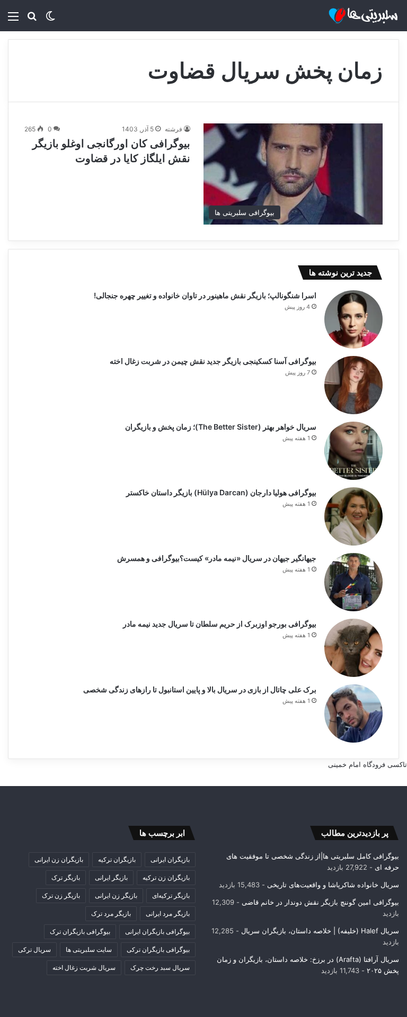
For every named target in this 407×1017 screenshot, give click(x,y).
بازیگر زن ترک (61, 895)
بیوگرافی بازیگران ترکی (158, 949)
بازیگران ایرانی (170, 859)
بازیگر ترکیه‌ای (171, 895)
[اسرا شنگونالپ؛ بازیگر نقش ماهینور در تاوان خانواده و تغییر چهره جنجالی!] (353, 319)
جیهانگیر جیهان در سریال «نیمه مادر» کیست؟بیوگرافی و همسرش (216, 558)
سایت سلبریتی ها (89, 949)
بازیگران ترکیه (117, 859)
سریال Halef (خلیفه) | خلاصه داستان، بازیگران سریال (320, 930)
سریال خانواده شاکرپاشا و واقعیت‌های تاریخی (333, 884)
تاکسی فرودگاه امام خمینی (367, 764)
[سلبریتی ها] (348, 15)
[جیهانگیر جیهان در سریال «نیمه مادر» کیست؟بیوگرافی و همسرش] (353, 582)
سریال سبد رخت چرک (160, 967)
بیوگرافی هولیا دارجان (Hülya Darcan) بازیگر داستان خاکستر (221, 492)
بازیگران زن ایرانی (58, 859)
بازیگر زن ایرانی (116, 895)
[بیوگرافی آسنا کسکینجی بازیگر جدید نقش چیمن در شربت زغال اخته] (353, 385)
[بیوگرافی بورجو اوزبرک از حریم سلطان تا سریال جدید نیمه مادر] (353, 648)
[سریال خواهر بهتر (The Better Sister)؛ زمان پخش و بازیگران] (353, 451)
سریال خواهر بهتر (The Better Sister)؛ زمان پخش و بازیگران (220, 426)
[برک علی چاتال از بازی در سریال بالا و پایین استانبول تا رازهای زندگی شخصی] (353, 713)
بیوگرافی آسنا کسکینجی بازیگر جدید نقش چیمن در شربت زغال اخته (213, 360)
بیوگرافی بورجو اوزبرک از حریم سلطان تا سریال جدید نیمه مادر (219, 623)
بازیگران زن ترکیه (166, 877)
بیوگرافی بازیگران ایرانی (157, 931)
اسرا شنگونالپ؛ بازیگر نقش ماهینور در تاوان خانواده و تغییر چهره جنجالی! (205, 295)
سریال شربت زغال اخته (84, 967)
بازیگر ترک (65, 877)
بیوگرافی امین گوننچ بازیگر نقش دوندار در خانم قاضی (320, 902)
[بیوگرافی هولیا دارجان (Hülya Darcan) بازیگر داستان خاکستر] (353, 516)
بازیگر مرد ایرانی (168, 913)
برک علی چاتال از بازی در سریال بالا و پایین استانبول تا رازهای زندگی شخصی (199, 689)
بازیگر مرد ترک (111, 913)
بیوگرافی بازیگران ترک (80, 931)
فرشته (173, 129)
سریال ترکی (34, 949)
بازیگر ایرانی (111, 877)
